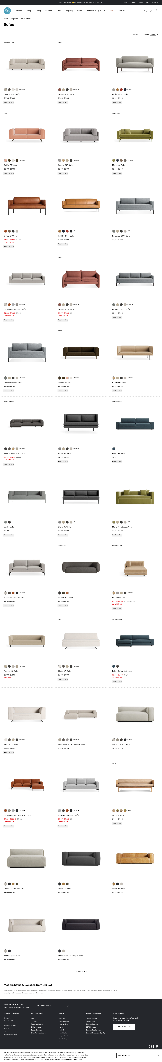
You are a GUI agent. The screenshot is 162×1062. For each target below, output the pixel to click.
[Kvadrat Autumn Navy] (117, 160)
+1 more (129, 89)
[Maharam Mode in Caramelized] (59, 89)
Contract (133, 2)
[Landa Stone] (17, 666)
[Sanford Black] (9, 89)
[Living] (28, 11)
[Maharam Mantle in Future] (5, 950)
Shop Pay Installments (38, 1033)
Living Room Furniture (17, 18)
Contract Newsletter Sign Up (95, 1033)
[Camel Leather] (13, 883)
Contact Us (7, 1018)
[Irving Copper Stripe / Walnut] (121, 810)
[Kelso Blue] (113, 448)
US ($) (155, 3)
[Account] (151, 10)
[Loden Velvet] (113, 160)
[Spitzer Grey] (17, 304)
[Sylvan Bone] (17, 89)
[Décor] (79, 11)
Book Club (62, 1030)
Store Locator (124, 1026)
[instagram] (150, 1047)
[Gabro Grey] (59, 448)
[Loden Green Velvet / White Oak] (125, 810)
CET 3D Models (91, 1027)
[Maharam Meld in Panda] (71, 231)
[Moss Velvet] (9, 160)
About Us (62, 1018)
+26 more (22, 304)
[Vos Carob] (17, 160)
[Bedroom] (48, 11)
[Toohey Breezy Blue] (5, 522)
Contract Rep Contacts (93, 1030)
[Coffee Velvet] (63, 593)
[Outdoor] (19, 11)
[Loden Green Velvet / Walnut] (117, 810)
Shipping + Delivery (10, 1025)
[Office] (59, 11)
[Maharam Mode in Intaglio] (13, 304)
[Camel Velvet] (63, 160)
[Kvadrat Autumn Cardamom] (121, 160)
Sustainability (63, 1024)
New (32, 1018)
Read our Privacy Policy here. (71, 1059)
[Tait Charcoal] (117, 739)
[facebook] (153, 1047)
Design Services (36, 1030)
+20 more (76, 666)
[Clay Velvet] (5, 160)
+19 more (22, 89)
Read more (39, 993)
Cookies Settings (124, 1055)
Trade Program (91, 1021)
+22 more (130, 377)
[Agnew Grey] (59, 160)
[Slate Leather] (121, 739)
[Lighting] (69, 11)
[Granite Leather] (9, 593)
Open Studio (63, 1033)
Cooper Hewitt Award (66, 1036)
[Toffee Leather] (5, 231)
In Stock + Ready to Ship (95, 10)
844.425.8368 (8, 1021)
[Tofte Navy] (9, 950)
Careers (61, 1042)
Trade (125, 2)
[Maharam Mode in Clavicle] (5, 304)
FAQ (5, 1031)
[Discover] (121, 11)
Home (6, 18)
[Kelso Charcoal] (67, 89)
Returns (6, 1028)
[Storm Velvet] (117, 666)
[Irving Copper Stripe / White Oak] (113, 810)
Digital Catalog (36, 1027)
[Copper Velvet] (67, 593)
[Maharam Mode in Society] (125, 89)
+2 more (129, 810)
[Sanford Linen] (5, 89)
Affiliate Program (64, 1039)
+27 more (22, 810)
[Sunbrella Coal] (9, 522)
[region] (81, 1055)
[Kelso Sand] (71, 89)
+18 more (76, 89)
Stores (141, 2)
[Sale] (111, 11)
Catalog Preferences (10, 1034)
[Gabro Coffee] (9, 231)
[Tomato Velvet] (121, 89)
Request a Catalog (37, 1024)
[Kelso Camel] (63, 89)
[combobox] (151, 34)
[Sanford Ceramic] (113, 231)
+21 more (22, 666)
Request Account (91, 1018)
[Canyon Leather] (117, 89)
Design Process (64, 1021)
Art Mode (34, 1021)
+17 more (130, 160)
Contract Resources (92, 1024)
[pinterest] (156, 1047)
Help (147, 2)
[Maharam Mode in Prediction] (113, 89)
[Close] (158, 1055)
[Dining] (38, 11)
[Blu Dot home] (7, 10)
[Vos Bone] (13, 89)
